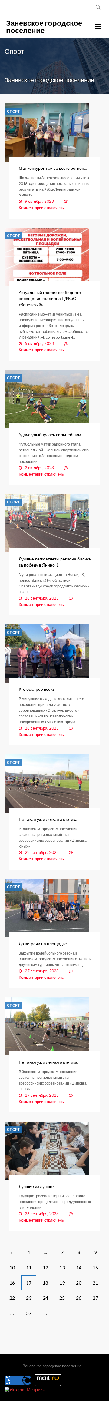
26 (78, 1298)
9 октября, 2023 (39, 201)
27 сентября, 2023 (42, 970)
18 (45, 1283)
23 (28, 1298)
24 (45, 1298)
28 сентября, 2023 (42, 598)
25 (62, 1298)
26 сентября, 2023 (42, 1213)
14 (78, 1267)
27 (95, 1298)
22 (12, 1298)
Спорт (13, 111)
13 (62, 1267)
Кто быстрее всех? (36, 689)
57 (28, 1313)
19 (62, 1283)
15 (95, 1267)
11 (28, 1267)
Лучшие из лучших (36, 1186)
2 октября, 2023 (39, 467)
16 (12, 1283)
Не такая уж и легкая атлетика (48, 819)
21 (95, 1283)
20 (78, 1283)
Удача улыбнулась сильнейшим (50, 434)
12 (45, 1267)
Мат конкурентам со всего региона (53, 168)
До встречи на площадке (43, 943)
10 (12, 1267)
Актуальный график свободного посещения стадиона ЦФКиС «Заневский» (50, 298)
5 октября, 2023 (39, 343)
